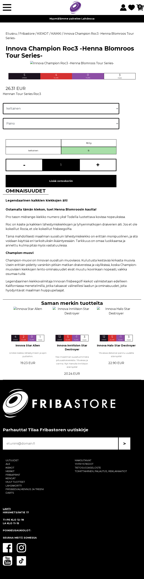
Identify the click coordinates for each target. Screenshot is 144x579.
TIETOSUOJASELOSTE (88, 467)
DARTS (10, 492)
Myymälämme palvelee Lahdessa (72, 18)
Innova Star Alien (28, 345)
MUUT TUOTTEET (15, 482)
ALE (8, 464)
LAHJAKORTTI (14, 485)
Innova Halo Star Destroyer (116, 345)
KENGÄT (11, 478)
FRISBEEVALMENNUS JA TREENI (25, 489)
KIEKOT (10, 467)
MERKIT (10, 471)
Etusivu (11, 33)
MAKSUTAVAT (83, 460)
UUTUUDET (12, 460)
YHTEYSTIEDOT (84, 464)
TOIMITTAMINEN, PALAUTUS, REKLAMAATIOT (101, 471)
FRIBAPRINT (13, 474)
